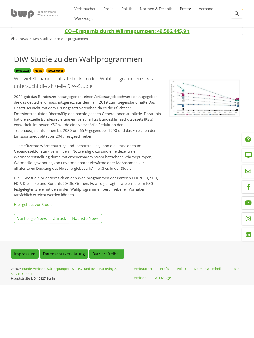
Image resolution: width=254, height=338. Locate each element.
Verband (206, 8)
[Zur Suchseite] (237, 13)
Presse (185, 8)
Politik (126, 8)
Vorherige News (32, 218)
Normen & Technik (156, 8)
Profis (108, 8)
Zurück (59, 218)
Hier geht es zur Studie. (33, 204)
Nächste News (85, 218)
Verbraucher (84, 8)
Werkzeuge (83, 18)
